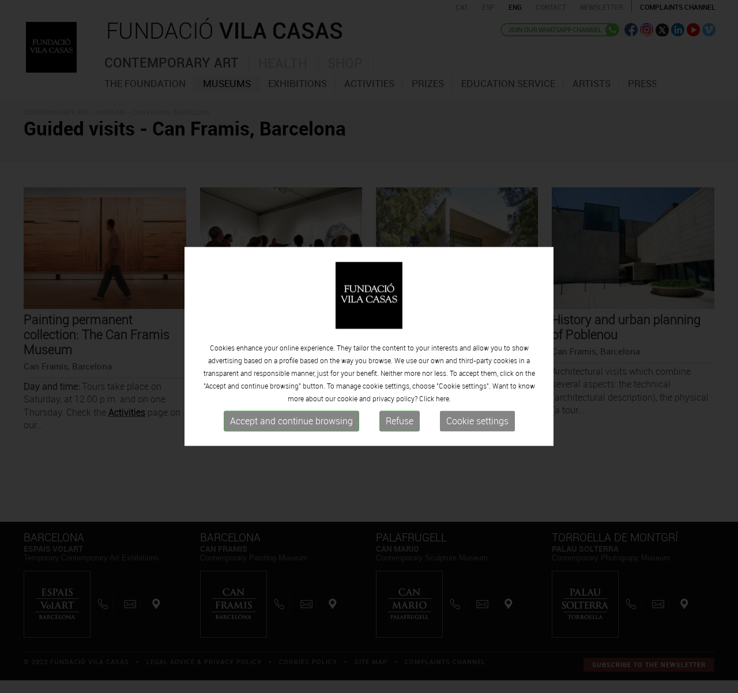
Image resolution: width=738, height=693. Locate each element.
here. (443, 398)
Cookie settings (477, 421)
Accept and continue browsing (291, 421)
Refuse (399, 421)
